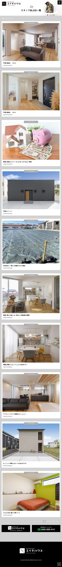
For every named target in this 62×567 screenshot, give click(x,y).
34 (46, 521)
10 (34, 521)
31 (39, 521)
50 (54, 521)
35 (49, 521)
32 (41, 521)
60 (57, 521)
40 (52, 521)
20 (36, 521)
